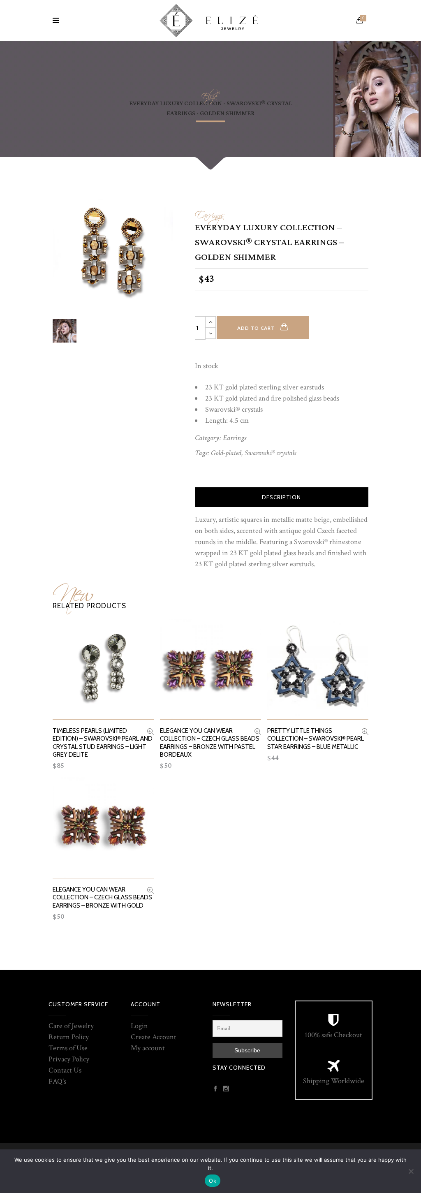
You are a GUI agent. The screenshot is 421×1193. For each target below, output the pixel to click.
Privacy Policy (69, 1059)
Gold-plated (226, 453)
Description (281, 497)
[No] (411, 1171)
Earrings (210, 213)
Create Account (153, 1037)
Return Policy (69, 1037)
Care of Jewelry (71, 1026)
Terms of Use (68, 1048)
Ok (212, 1180)
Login (139, 1026)
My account (148, 1048)
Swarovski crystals (270, 453)
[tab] (281, 497)
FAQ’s (57, 1081)
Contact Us (65, 1070)
